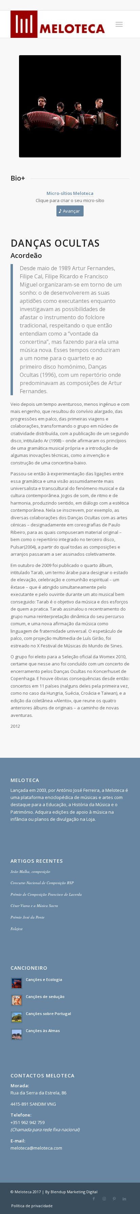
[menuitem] (119, 24)
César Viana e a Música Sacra (34, 905)
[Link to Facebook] (94, 1199)
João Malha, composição (30, 871)
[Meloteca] (58, 24)
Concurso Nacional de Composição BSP (42, 882)
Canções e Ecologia (44, 979)
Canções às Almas (43, 1030)
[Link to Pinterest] (114, 1199)
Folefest (16, 928)
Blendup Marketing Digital (74, 1191)
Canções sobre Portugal (48, 1013)
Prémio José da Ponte (28, 917)
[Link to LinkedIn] (124, 1199)
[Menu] (119, 24)
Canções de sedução (45, 996)
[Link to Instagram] (104, 1199)
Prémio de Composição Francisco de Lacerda (46, 894)
